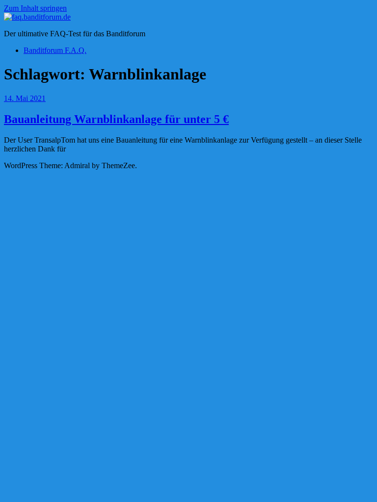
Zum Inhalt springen (35, 8)
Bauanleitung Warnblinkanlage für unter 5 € (116, 119)
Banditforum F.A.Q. (55, 50)
